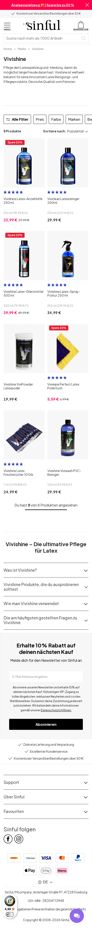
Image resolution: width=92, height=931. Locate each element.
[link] (8, 49)
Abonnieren (46, 724)
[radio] (5, 192)
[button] (87, 5)
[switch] (10, 914)
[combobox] (42, 38)
